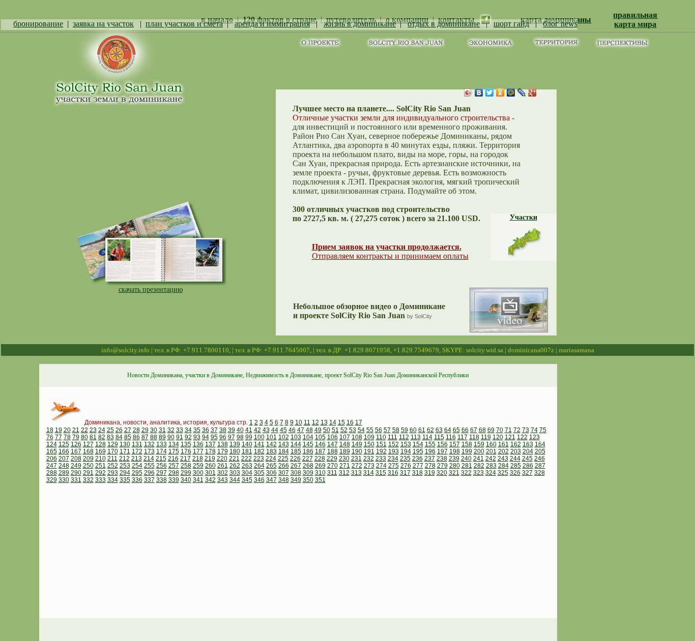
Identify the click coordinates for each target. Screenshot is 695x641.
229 (332, 458)
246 (539, 458)
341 (198, 479)
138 (222, 444)
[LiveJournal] (521, 92)
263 (247, 465)
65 (456, 430)
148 (344, 444)
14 (332, 422)
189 (344, 451)
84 (119, 437)
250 (88, 465)
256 (161, 465)
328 (539, 472)
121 (510, 437)
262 (234, 465)
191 (369, 451)
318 (417, 472)
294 (125, 472)
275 (393, 465)
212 (124, 458)
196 (430, 451)
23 (93, 430)
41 (248, 430)
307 (283, 472)
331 (76, 479)
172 (137, 451)
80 (84, 437)
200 (479, 451)
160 (491, 444)
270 (332, 465)
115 (439, 437)
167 (76, 451)
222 (246, 458)
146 (320, 444)
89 (162, 437)
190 (357, 451)
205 (540, 451)
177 (198, 451)
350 (308, 479)
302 (222, 472)
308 (296, 472)
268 (308, 465)
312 (344, 472)
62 (430, 430)
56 (378, 430)
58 (395, 430)
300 (198, 472)
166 (64, 451)
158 (466, 444)
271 (344, 465)
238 (442, 458)
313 (356, 472)
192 (381, 451)
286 (528, 465)
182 (259, 451)
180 (234, 451)
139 (234, 444)
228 (319, 458)
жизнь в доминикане (360, 23)
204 (528, 451)
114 (427, 437)
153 (405, 444)
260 (210, 465)
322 (466, 472)
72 (516, 430)
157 (454, 444)
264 (259, 465)
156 (442, 444)
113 (416, 437)
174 (161, 451)
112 (404, 437)
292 (100, 472)
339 (173, 479)
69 (491, 430)
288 (51, 472)
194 (405, 451)
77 (58, 437)
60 (413, 430)
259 (198, 465)
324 (490, 472)
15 (341, 422)
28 (136, 430)
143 (283, 444)
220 (222, 458)
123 (534, 437)
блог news (560, 23)
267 (296, 465)
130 (125, 444)
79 (75, 437)
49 (318, 430)
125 (64, 444)
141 (259, 444)
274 (381, 465)
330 (64, 479)
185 (296, 451)
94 (205, 437)
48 (309, 430)
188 (332, 451)
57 (387, 430)
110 (381, 437)
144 (296, 444)
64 (447, 430)
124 (51, 444)
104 (308, 437)
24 (101, 430)
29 (145, 430)
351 (320, 479)
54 (361, 430)
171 (125, 451)
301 (210, 472)
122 (522, 437)
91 (179, 437)
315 (380, 472)
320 (442, 472)
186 (308, 451)
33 (179, 430)
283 (491, 465)
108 (357, 437)
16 (350, 422)
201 (491, 451)
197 (442, 451)
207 (64, 458)
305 (259, 472)
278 (430, 465)
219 (210, 458)
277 (418, 465)
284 (503, 465)
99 (248, 437)
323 (478, 472)
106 (332, 437)
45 (283, 430)
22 (84, 430)
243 (503, 458)
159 (479, 444)
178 (210, 451)
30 (153, 430)
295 (137, 472)
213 (136, 458)
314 (368, 472)
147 (332, 444)
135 (186, 444)
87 (145, 437)
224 (271, 458)
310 (320, 472)
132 (149, 444)
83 (110, 437)
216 (173, 458)
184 (283, 451)
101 (271, 437)
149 (357, 444)
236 (417, 458)
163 (528, 444)
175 (173, 451)
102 (283, 437)
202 (503, 451)
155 (430, 444)
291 (88, 472)
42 (257, 430)
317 (405, 472)
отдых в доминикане (444, 23)
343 (222, 479)
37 (214, 430)
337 (149, 479)
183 (271, 451)
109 (369, 437)
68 (482, 430)
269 (320, 465)
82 (101, 437)
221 (234, 458)
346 (259, 479)
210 (100, 458)
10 (298, 422)
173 (149, 451)
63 (439, 430)
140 (247, 444)
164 (540, 444)
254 (137, 465)
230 (344, 458)
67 (473, 430)
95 (214, 437)
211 (112, 458)
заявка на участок (103, 23)
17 (358, 422)
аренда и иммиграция (272, 23)
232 (368, 458)
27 (127, 430)
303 (234, 472)
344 (234, 479)
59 (404, 430)
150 (369, 444)
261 (222, 465)
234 (393, 458)
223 (258, 458)
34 (188, 430)
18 (49, 430)
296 (149, 472)
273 (369, 465)
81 (93, 437)
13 (324, 422)
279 (442, 465)
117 (462, 437)
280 (454, 465)
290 (76, 472)
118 (474, 437)
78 (67, 437)
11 (307, 422)
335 (125, 479)
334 (112, 479)
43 (266, 430)
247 (51, 465)
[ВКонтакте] (479, 92)
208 (76, 458)
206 (51, 458)
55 (369, 430)
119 (486, 437)
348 (283, 479)
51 (335, 430)
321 (454, 472)
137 (210, 444)
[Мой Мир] (511, 92)
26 (119, 430)
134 (173, 444)
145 (308, 444)
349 (296, 479)
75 (542, 430)
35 (196, 430)
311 (332, 472)
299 (186, 472)
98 (240, 437)
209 (88, 458)
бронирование (38, 23)
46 (292, 430)
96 (222, 437)
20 (67, 430)
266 (283, 465)
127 (88, 444)
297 (161, 472)
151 (381, 444)
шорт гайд (511, 23)
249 (76, 465)
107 (344, 437)
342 (210, 479)
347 (271, 479)
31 (162, 430)
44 (274, 430)
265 (271, 465)
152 (393, 444)
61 (421, 430)
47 (300, 430)
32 (171, 430)
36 (205, 430)
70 (499, 430)
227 (307, 458)
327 (527, 472)
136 (198, 444)
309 (308, 472)
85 (127, 437)
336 (137, 479)
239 (454, 458)
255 (149, 465)
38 (222, 430)
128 (100, 444)
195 (418, 451)
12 (315, 422)
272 (357, 465)
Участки (523, 217)
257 (173, 465)
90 (171, 437)
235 (405, 458)
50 (326, 430)
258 (186, 465)
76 (49, 437)
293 (112, 472)
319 (429, 472)
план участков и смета (184, 23)
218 (197, 458)
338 (161, 479)
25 (110, 430)
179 (222, 451)
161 (503, 444)
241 (478, 458)
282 (479, 465)
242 (490, 458)
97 (231, 437)
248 (64, 465)
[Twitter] (489, 92)
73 (525, 430)
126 (76, 444)
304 (247, 472)
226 (295, 458)
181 (247, 451)
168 (88, 451)
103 (296, 437)
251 (100, 465)
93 (196, 437)
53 (352, 430)
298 (173, 472)
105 (320, 437)
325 (503, 472)
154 (418, 444)
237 (429, 458)
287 (540, 465)
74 (534, 430)
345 (247, 479)
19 (58, 430)
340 (186, 479)
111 (392, 437)
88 (153, 437)
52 (343, 430)
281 (466, 465)
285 (515, 465)
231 (356, 458)
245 (527, 458)
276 (405, 465)
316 (393, 472)
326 (515, 472)
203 (515, 451)
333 (100, 479)
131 (137, 444)
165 (51, 451)
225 (283, 458)
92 (188, 437)
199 (466, 451)
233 (380, 458)
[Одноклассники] (500, 92)
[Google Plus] (532, 92)
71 (508, 430)
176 (186, 451)
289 (64, 472)
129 (112, 444)
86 (136, 437)
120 (498, 437)
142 (271, 444)
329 (51, 479)
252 (112, 465)
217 (185, 458)
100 (259, 437)
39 (231, 430)
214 (148, 458)
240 (466, 458)
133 (161, 444)
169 (100, 451)
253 (125, 465)
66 (465, 430)
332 (88, 479)
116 (451, 437)
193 (393, 451)
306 (271, 472)
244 (515, 458)
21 (75, 430)
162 (515, 444)
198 (454, 451)
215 (161, 458)
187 (320, 451)
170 (112, 451)
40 (240, 430)
